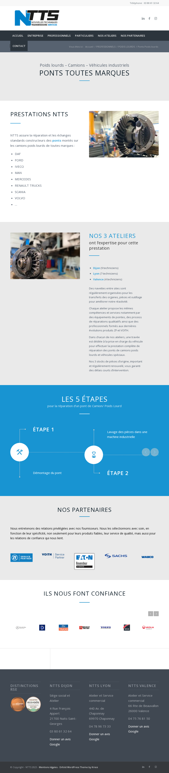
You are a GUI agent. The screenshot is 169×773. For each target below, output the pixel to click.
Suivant (154, 452)
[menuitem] (17, 35)
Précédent (146, 452)
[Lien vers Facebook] (149, 18)
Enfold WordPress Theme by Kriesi (79, 767)
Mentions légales (48, 767)
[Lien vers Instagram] (156, 18)
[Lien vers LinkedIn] (143, 18)
